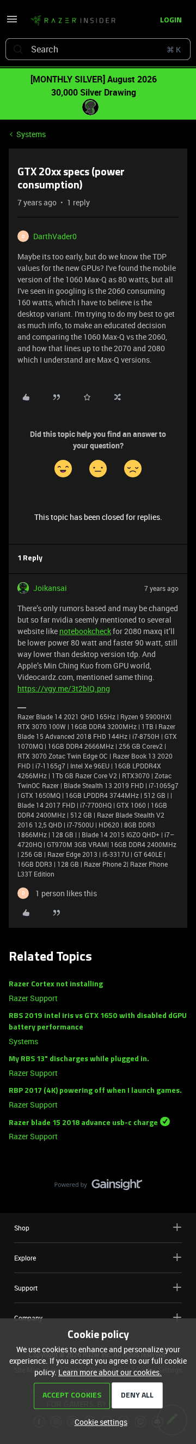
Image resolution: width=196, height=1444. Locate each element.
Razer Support (33, 998)
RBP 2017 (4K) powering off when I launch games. (95, 1090)
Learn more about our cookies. (110, 1372)
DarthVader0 (55, 236)
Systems (31, 134)
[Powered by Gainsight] (98, 1187)
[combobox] (98, 49)
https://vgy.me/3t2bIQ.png (63, 688)
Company (28, 1317)
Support (26, 1287)
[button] (12, 22)
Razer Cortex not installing (56, 984)
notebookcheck (85, 631)
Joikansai (50, 588)
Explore (25, 1257)
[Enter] (17, 49)
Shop (21, 1227)
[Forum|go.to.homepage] (69, 20)
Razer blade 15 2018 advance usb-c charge (83, 1122)
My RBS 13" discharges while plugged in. (79, 1059)
